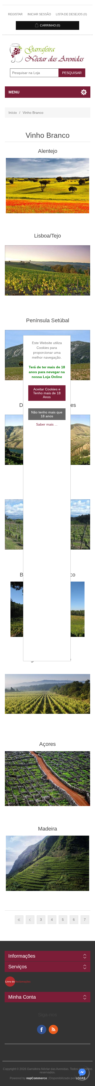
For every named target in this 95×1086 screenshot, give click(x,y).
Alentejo (47, 151)
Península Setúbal (47, 320)
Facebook (41, 1029)
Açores (47, 744)
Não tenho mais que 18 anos (46, 414)
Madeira (47, 829)
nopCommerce (36, 1078)
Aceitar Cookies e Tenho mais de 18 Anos (47, 393)
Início (13, 113)
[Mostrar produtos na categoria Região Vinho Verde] (47, 694)
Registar (15, 14)
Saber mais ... (46, 424)
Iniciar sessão (39, 14)
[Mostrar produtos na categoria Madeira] (47, 863)
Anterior (30, 919)
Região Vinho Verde (47, 659)
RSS (53, 1029)
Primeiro (19, 919)
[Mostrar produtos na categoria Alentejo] (47, 185)
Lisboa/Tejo (47, 236)
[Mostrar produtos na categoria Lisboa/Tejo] (47, 270)
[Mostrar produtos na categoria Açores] (47, 778)
